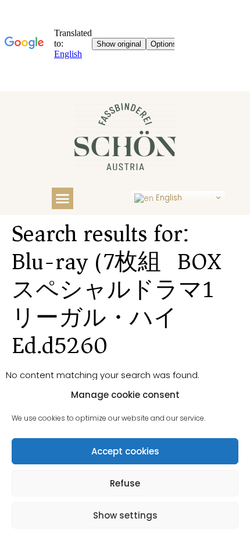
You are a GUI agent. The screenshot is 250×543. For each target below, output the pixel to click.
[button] (63, 199)
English (167, 197)
